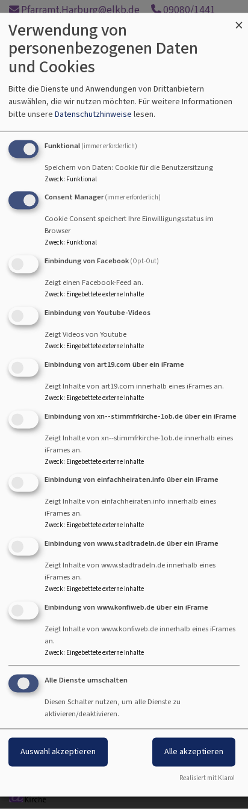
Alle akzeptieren (193, 751)
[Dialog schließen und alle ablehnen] (239, 20)
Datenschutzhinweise (93, 114)
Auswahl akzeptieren (58, 751)
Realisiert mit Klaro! (207, 777)
